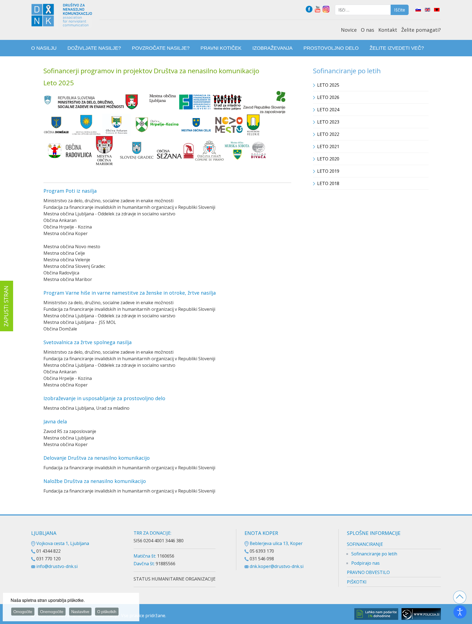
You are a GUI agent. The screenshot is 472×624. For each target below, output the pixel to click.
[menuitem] (44, 48)
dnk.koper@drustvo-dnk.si (276, 566)
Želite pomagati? (421, 30)
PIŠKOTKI (357, 582)
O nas (367, 30)
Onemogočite (51, 611)
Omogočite (22, 611)
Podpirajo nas (365, 563)
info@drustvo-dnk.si (57, 566)
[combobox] (363, 10)
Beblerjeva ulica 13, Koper (276, 543)
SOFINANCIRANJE (365, 544)
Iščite (399, 10)
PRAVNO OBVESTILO (368, 572)
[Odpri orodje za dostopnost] (460, 612)
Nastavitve (80, 611)
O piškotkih (106, 611)
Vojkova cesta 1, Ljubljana (62, 543)
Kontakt (387, 30)
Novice (349, 30)
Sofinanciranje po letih (374, 554)
